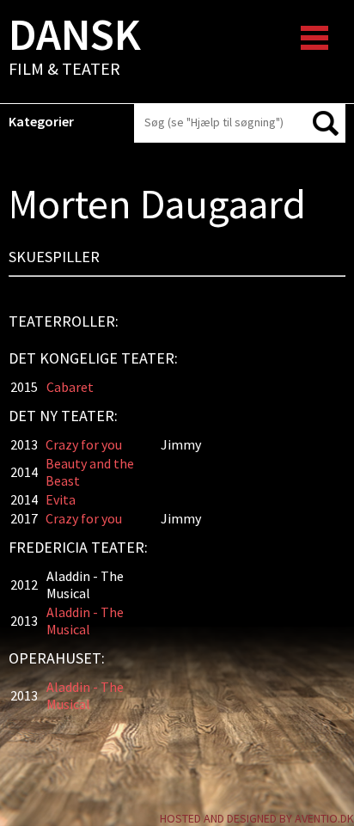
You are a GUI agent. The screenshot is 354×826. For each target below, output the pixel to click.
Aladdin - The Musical (85, 620)
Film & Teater (75, 48)
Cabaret (70, 386)
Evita (61, 499)
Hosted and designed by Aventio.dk (257, 818)
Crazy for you (84, 444)
